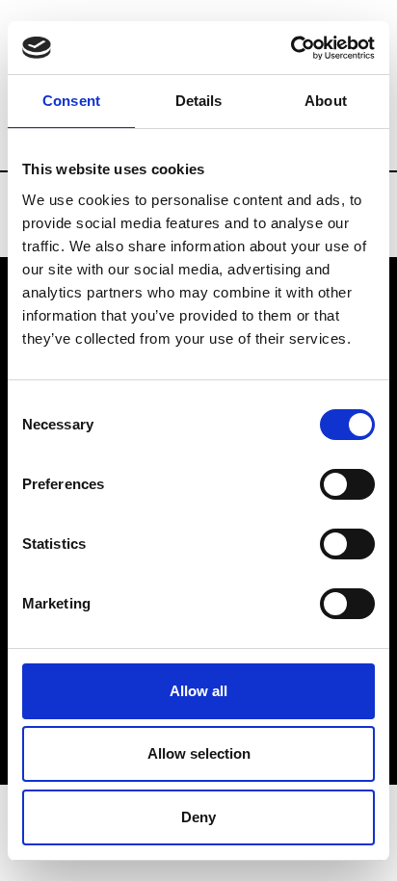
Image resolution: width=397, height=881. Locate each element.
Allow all (198, 691)
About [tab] (325, 100)
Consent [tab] (71, 100)
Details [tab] (199, 100)
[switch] (347, 484)
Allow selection (199, 753)
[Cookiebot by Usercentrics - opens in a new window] (290, 48)
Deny (198, 817)
